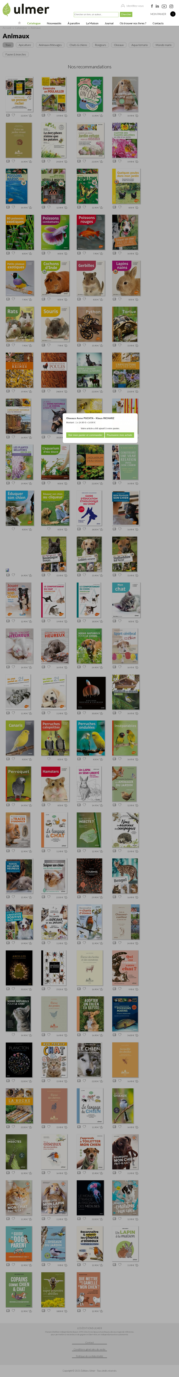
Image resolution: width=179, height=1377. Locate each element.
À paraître (73, 23)
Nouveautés (53, 23)
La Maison (91, 23)
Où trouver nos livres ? (132, 23)
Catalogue (34, 23)
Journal (108, 23)
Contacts (158, 23)
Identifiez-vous (135, 5)
